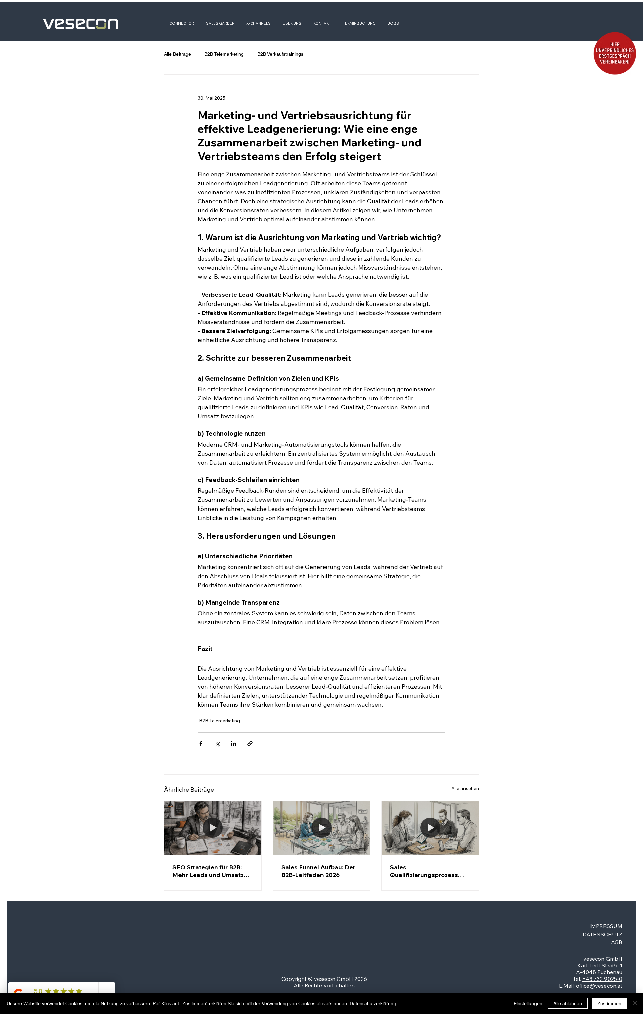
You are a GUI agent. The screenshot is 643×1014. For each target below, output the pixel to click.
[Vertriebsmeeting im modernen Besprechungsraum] (430, 828)
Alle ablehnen (567, 1003)
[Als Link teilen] (250, 743)
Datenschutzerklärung (373, 1003)
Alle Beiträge (177, 54)
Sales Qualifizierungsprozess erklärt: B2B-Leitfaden (424, 871)
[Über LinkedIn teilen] (233, 743)
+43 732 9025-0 (602, 978)
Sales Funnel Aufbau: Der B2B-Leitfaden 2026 (318, 871)
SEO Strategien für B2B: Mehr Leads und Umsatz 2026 (208, 871)
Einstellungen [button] (528, 1003)
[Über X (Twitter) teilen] (217, 743)
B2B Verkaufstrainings (280, 54)
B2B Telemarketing (224, 54)
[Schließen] (635, 1003)
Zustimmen (609, 1003)
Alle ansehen (465, 788)
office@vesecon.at (599, 985)
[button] (614, 53)
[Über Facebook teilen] (201, 743)
